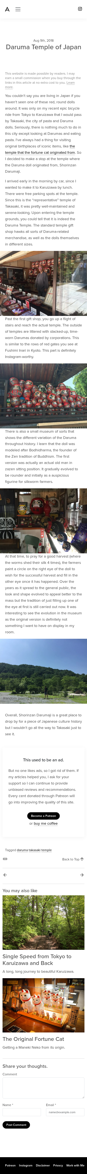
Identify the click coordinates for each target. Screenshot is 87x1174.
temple (46, 850)
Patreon (10, 1165)
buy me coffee (46, 823)
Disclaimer (43, 1165)
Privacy (58, 1165)
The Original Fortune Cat (33, 1039)
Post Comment (16, 1125)
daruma (22, 850)
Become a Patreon (43, 816)
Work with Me (75, 1165)
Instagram (26, 1165)
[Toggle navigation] (18, 9)
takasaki (35, 850)
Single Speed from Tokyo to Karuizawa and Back (37, 960)
